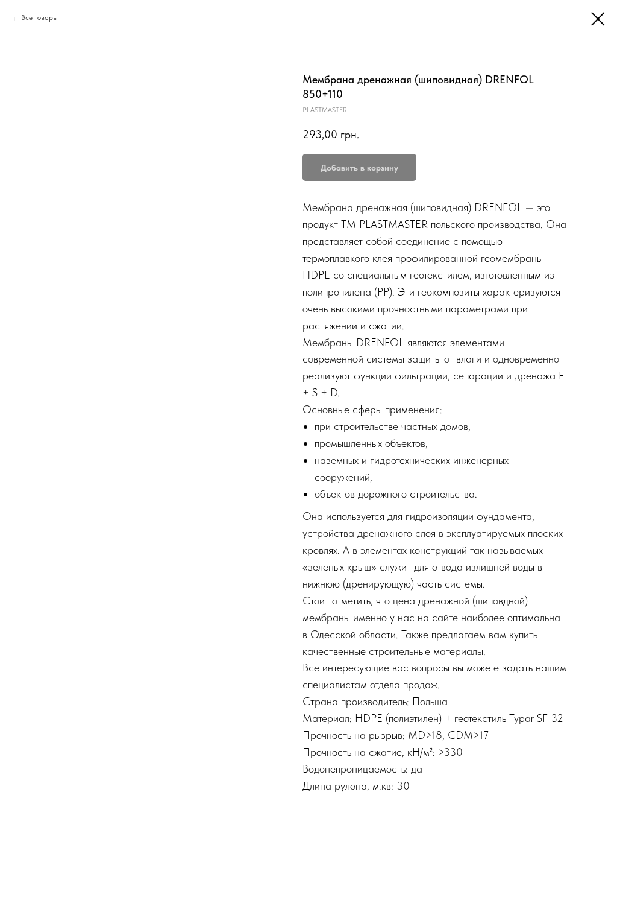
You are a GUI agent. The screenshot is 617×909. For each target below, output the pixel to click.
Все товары (39, 17)
